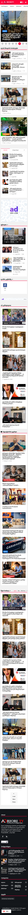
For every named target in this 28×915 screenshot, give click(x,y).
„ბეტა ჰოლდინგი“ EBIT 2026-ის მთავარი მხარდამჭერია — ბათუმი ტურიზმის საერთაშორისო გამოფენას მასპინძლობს (14, 139)
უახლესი (5, 150)
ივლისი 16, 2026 (8, 379)
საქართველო (7, 228)
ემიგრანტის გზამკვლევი (9, 479)
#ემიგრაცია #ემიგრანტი (8, 898)
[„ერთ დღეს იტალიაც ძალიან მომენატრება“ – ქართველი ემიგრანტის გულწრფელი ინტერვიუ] (6, 55)
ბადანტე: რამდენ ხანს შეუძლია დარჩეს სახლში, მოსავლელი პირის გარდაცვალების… (17, 861)
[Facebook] (2, 836)
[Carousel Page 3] (9, 43)
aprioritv (19, 910)
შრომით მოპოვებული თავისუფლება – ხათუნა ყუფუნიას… (16, 156)
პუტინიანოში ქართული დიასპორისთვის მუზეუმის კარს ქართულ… (16, 164)
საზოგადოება (6, 134)
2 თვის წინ (13, 185)
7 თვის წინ (17, 254)
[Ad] (14, 210)
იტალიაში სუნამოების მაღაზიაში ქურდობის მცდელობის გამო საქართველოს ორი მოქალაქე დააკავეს (13, 557)
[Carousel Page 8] (26, 43)
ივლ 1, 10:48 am (17, 58)
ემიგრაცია (5, 104)
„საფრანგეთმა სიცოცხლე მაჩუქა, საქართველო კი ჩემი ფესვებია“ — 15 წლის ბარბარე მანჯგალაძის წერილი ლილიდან (13, 375)
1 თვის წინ (13, 176)
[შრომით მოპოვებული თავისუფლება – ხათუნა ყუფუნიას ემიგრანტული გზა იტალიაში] (5, 156)
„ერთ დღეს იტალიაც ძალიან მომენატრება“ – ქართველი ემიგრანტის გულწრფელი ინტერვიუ (13, 714)
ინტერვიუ (6, 398)
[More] (24, 150)
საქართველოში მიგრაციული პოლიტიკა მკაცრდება (19, 268)
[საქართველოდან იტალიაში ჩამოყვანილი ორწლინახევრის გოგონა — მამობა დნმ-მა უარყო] (4, 870)
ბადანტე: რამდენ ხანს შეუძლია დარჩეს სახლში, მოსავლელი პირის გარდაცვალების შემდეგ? (13, 581)
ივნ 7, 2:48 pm (17, 83)
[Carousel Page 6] (19, 43)
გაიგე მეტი (12, 832)
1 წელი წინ (17, 272)
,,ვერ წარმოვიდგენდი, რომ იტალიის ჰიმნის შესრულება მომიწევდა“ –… (16, 852)
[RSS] (6, 836)
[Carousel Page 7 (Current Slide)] (23, 43)
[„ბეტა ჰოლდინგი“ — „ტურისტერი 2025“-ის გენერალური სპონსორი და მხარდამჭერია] (7, 260)
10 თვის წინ (17, 263)
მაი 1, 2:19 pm (7, 143)
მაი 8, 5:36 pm (7, 113)
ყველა (15, 590)
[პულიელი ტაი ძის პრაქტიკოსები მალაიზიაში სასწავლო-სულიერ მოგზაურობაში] (14, 26)
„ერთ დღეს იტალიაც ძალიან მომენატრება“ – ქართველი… (19, 54)
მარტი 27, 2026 (8, 461)
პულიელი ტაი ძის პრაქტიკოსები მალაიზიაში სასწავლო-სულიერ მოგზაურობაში (11, 763)
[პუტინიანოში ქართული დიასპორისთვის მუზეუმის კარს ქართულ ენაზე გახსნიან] (5, 165)
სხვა (19, 590)
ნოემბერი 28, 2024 (14, 856)
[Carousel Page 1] (2, 43)
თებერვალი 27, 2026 (15, 873)
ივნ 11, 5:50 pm (17, 71)
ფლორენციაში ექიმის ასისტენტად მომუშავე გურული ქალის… (15, 181)
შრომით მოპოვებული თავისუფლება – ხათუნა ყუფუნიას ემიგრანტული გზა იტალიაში (13, 614)
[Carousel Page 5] (16, 43)
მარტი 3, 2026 (13, 864)
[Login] (25, 2)
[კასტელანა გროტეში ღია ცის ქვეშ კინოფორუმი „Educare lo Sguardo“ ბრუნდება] (6, 65)
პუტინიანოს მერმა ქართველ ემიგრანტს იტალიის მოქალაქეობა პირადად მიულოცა (13, 109)
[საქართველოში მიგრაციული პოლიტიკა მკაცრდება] (7, 269)
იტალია (5, 551)
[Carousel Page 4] (12, 43)
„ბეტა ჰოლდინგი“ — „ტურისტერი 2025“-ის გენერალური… (19, 259)
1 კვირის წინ (14, 168)
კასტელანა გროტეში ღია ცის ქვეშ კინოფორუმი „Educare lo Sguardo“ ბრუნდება (12, 738)
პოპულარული (15, 150)
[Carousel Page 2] (6, 43)
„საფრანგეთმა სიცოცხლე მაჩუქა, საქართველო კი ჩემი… (16, 173)
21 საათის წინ (14, 159)
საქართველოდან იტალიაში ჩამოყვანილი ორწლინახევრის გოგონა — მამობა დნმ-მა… (17, 870)
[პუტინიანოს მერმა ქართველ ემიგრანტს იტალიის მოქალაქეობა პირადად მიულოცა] (14, 97)
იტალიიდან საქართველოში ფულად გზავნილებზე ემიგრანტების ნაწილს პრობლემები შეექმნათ (12, 532)
